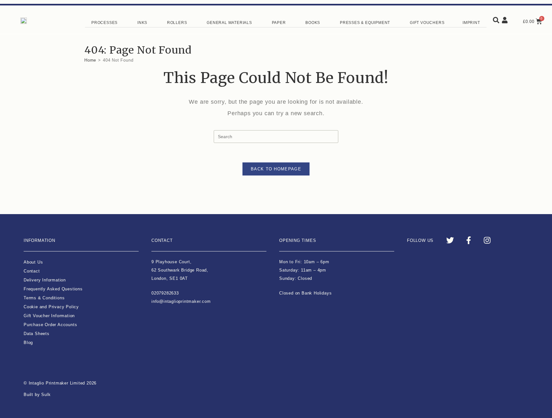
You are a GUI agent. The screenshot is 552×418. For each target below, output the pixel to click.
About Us (33, 262)
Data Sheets (37, 333)
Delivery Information (45, 280)
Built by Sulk (37, 394)
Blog (28, 342)
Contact (32, 271)
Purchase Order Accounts (50, 324)
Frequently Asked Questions (53, 289)
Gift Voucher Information (49, 315)
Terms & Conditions (44, 297)
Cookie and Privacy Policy (51, 306)
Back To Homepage (276, 169)
